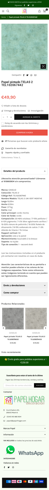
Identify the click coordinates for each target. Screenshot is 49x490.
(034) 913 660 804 (14, 417)
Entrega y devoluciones (15, 110)
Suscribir (40, 385)
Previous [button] (3, 328)
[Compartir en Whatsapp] (31, 75)
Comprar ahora (24, 132)
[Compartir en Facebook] (23, 75)
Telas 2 (16, 157)
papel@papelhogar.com (16, 421)
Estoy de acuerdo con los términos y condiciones (19, 124)
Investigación (36, 110)
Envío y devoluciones (14, 285)
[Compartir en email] (35, 75)
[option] (24, 47)
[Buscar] (7, 11)
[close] (46, 359)
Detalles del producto (14, 171)
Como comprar (11, 292)
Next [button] (46, 328)
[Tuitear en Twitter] (27, 75)
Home (3, 17)
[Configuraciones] (39, 11)
